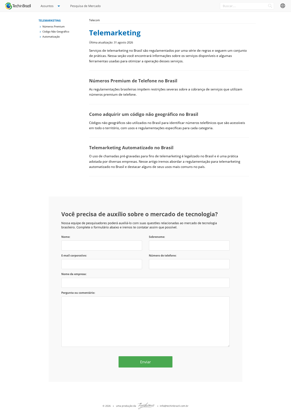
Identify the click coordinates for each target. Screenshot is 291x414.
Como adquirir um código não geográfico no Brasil (143, 114)
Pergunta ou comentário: (78, 292)
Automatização (51, 36)
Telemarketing (50, 20)
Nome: (65, 236)
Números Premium (53, 26)
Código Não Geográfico (55, 31)
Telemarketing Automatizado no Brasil (131, 148)
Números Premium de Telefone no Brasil (133, 81)
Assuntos (47, 6)
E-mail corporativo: (74, 255)
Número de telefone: (162, 255)
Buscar (270, 6)
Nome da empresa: (74, 274)
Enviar (145, 361)
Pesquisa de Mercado (85, 6)
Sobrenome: (157, 236)
